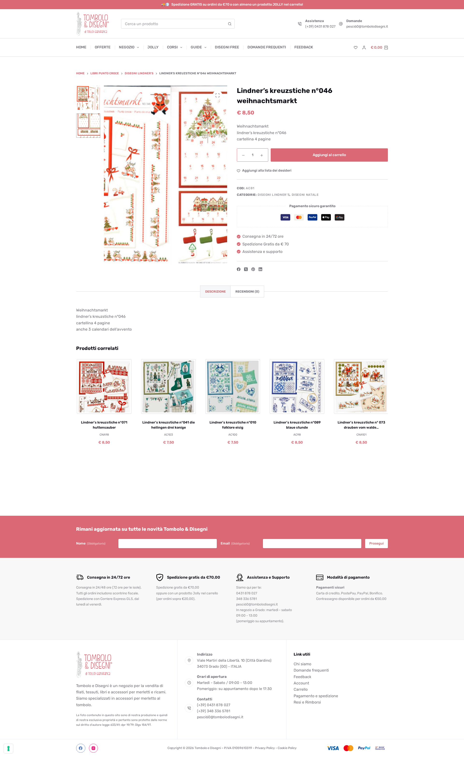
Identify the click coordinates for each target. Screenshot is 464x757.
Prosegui (376, 543)
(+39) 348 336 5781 (213, 711)
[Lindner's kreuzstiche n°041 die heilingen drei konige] (168, 386)
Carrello (301, 689)
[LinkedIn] (260, 269)
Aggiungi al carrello (329, 155)
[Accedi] (364, 47)
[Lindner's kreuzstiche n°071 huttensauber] (103, 386)
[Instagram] (93, 748)
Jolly (153, 47)
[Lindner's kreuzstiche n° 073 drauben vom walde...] (361, 386)
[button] (88, 408)
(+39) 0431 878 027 (320, 26)
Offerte (102, 47)
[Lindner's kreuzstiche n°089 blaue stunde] (296, 386)
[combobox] (173, 24)
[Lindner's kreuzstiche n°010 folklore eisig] (232, 386)
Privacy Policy (265, 748)
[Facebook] (238, 269)
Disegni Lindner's (274, 195)
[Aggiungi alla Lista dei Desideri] (103, 408)
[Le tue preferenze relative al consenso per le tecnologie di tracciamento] (8, 748)
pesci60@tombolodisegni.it (367, 26)
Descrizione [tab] (215, 291)
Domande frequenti (266, 47)
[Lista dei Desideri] (355, 47)
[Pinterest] (253, 269)
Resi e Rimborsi (307, 702)
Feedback (303, 47)
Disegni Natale (305, 195)
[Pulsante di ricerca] (229, 23)
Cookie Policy (287, 748)
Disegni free (227, 47)
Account (301, 683)
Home (81, 47)
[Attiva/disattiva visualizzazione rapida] (119, 408)
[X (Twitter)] (246, 269)
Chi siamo (302, 664)
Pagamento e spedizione (316, 696)
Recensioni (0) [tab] (247, 291)
